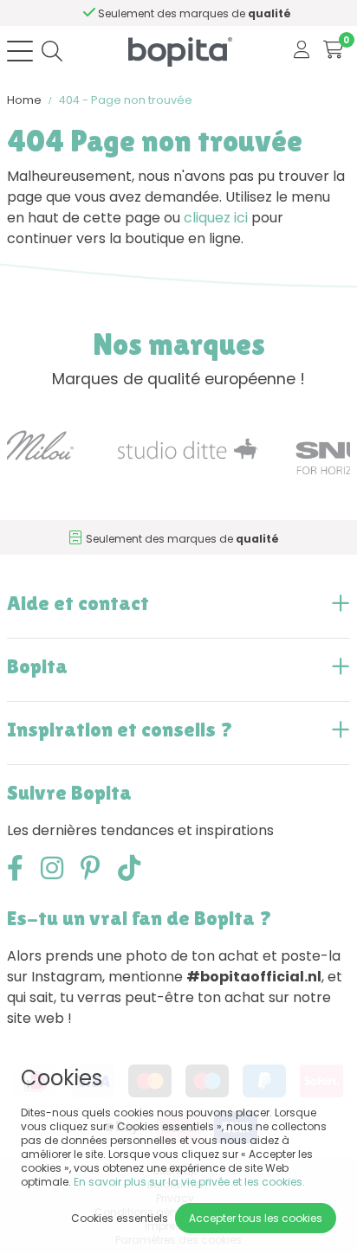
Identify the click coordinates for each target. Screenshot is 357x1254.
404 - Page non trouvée (125, 100)
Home (24, 100)
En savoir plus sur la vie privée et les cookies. (189, 1181)
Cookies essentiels (119, 1218)
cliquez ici (216, 218)
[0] (333, 51)
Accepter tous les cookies (255, 1218)
